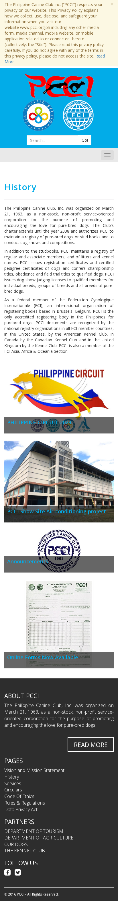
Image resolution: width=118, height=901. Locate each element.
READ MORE (91, 745)
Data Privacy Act (21, 809)
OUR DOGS (16, 844)
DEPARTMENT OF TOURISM (33, 831)
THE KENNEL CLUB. (25, 850)
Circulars (13, 790)
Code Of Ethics (19, 796)
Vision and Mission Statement (34, 770)
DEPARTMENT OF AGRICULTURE (38, 838)
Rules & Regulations (24, 803)
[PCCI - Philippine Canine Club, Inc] (59, 86)
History (11, 777)
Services (12, 783)
